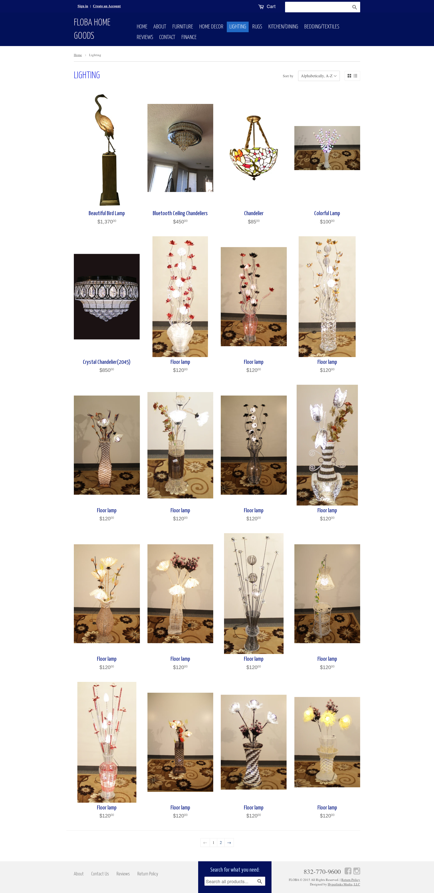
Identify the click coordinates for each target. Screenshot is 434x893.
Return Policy (147, 874)
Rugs (257, 27)
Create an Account (107, 6)
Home (142, 27)
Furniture (182, 27)
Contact (167, 37)
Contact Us (100, 874)
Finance (189, 37)
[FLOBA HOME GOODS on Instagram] (356, 870)
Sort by (288, 75)
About (159, 27)
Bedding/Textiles (321, 27)
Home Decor (211, 27)
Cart (270, 6)
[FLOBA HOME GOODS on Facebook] (348, 870)
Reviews (145, 37)
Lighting (237, 27)
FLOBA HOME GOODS (92, 29)
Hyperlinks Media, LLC (344, 884)
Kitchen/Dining (283, 27)
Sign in (83, 6)
